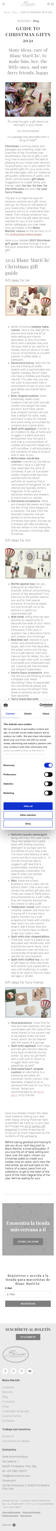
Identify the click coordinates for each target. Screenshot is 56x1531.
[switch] (48, 774)
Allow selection (28, 815)
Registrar (28, 1303)
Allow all (28, 806)
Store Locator (28, 1241)
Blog (15, 12)
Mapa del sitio (26, 1516)
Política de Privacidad (31, 1512)
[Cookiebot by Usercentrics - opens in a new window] (40, 705)
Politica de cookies (10, 1516)
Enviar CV (8, 1436)
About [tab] (46, 713)
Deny (28, 823)
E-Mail (8, 1288)
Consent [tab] (10, 713)
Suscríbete (28, 1337)
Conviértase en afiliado (16, 1441)
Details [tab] (28, 713)
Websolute (6, 1525)
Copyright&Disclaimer (11, 1512)
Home (6, 12)
